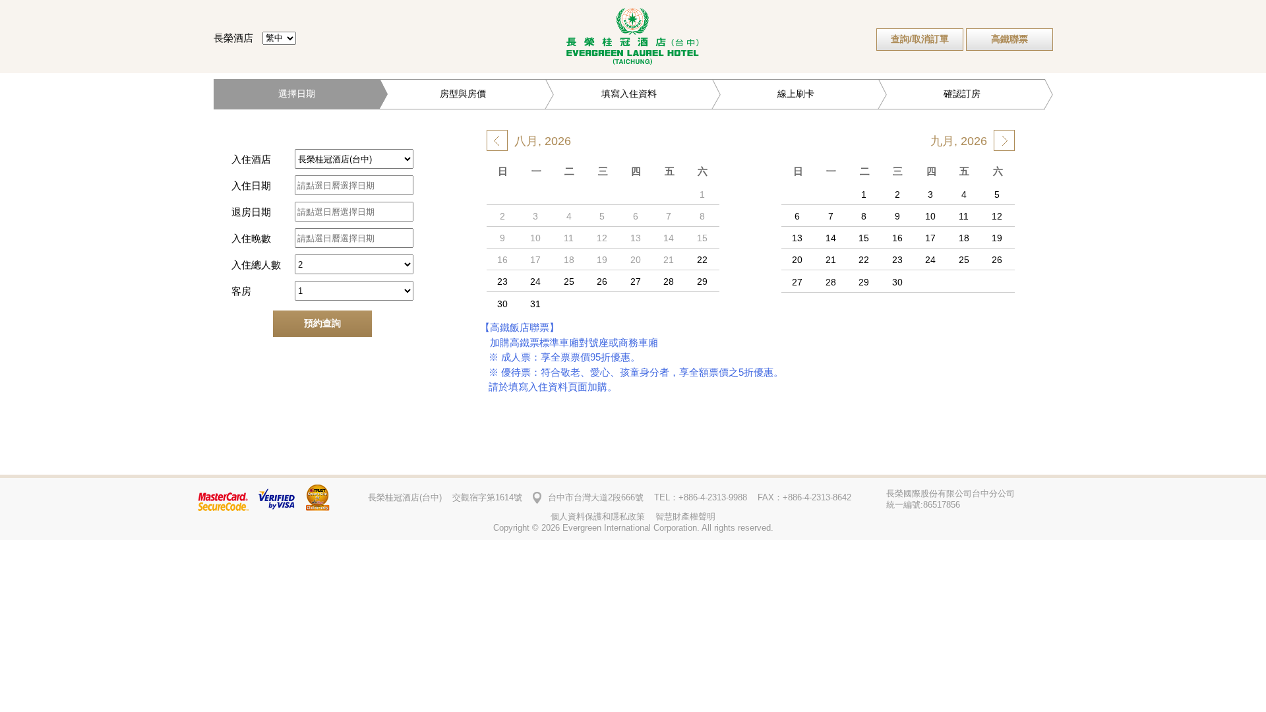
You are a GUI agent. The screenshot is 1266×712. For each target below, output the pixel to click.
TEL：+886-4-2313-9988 (700, 497)
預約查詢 (322, 323)
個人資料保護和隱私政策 (598, 516)
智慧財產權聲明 (685, 516)
